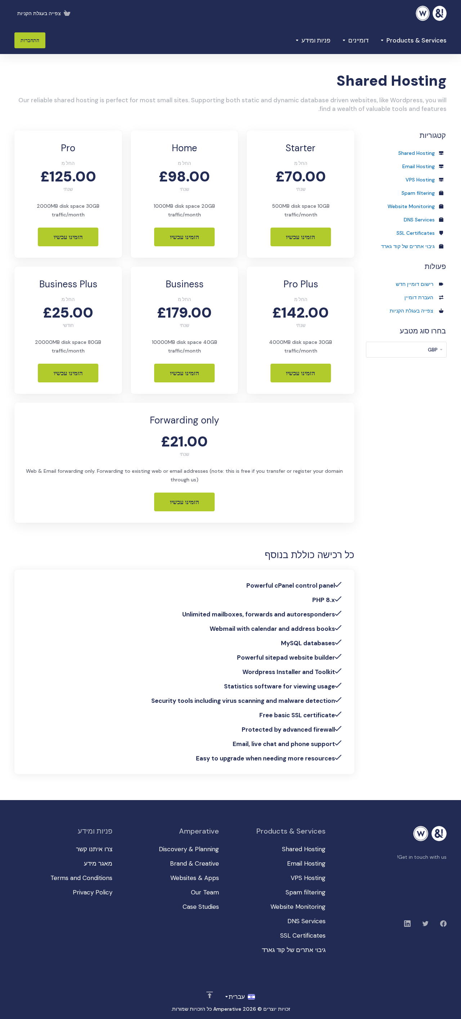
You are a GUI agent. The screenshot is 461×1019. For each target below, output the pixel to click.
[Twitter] (425, 923)
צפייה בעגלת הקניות (413, 311)
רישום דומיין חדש (416, 284)
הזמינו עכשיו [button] (300, 237)
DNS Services (420, 219)
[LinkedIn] (407, 923)
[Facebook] (443, 923)
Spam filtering (419, 193)
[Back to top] (210, 995)
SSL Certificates (416, 233)
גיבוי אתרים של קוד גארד (408, 246)
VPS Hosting (421, 179)
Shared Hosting (417, 153)
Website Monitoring (412, 206)
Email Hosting (419, 166)
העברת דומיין (420, 297)
